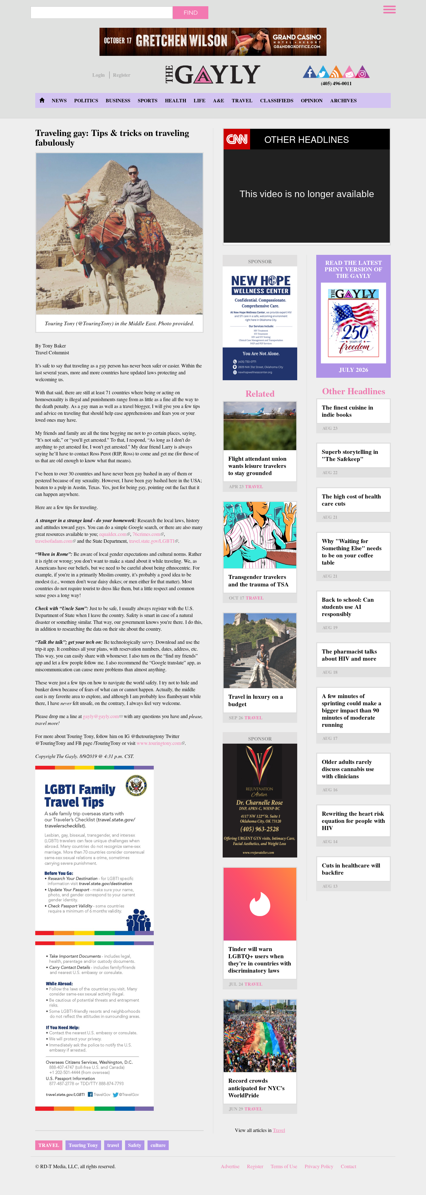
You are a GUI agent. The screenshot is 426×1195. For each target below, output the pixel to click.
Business (118, 100)
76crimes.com (148, 534)
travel (113, 1145)
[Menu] (390, 8)
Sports (147, 100)
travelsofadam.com (55, 540)
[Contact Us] (349, 71)
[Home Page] (42, 100)
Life (200, 100)
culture (158, 1145)
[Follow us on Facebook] (310, 71)
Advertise (230, 1166)
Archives (343, 100)
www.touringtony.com (161, 743)
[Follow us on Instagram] (362, 71)
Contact (348, 1166)
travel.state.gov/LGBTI (153, 540)
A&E (218, 100)
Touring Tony (83, 1145)
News (59, 100)
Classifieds (276, 100)
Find (191, 12)
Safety (134, 1145)
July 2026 (353, 369)
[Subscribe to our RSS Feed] (336, 71)
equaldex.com (114, 534)
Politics (86, 100)
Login (98, 74)
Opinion (312, 100)
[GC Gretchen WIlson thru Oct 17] (213, 42)
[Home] (212, 73)
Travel (242, 100)
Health (175, 100)
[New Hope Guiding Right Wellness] (260, 323)
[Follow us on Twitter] (323, 71)
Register (121, 74)
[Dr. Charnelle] (260, 800)
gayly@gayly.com (103, 716)
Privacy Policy (319, 1166)
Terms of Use (284, 1166)
